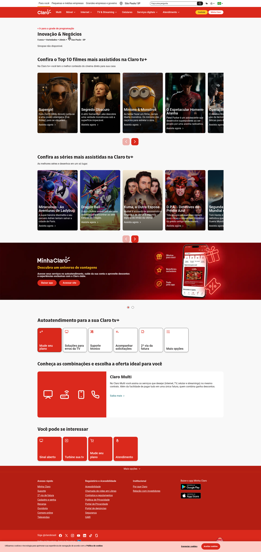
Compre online (45, 512)
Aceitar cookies (211, 546)
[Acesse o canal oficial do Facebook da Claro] (60, 535)
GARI (87, 517)
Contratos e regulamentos (99, 495)
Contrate (201, 12)
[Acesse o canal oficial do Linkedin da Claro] (84, 535)
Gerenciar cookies (189, 546)
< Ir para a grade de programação (55, 28)
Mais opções (130, 468)
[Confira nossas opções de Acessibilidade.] (212, 3)
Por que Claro (140, 486)
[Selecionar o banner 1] (128, 307)
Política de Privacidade (97, 499)
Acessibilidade (93, 486)
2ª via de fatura (45, 495)
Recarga (41, 504)
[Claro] (45, 12)
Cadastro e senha (46, 499)
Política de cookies (94, 546)
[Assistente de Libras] (206, 3)
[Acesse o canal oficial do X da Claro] (66, 535)
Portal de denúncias (95, 508)
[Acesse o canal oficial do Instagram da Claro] (72, 535)
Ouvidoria (42, 508)
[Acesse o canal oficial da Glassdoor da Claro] (96, 535)
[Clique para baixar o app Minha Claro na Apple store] (191, 496)
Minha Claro (216, 12)
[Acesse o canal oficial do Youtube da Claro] (78, 535)
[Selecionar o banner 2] (133, 307)
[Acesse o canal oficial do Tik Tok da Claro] (90, 535)
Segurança (91, 512)
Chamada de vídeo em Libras (100, 491)
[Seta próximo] (135, 141)
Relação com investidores (146, 491)
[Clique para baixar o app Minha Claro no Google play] (191, 487)
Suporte (41, 491)
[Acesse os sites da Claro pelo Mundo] (220, 3)
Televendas (43, 517)
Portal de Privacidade (96, 504)
